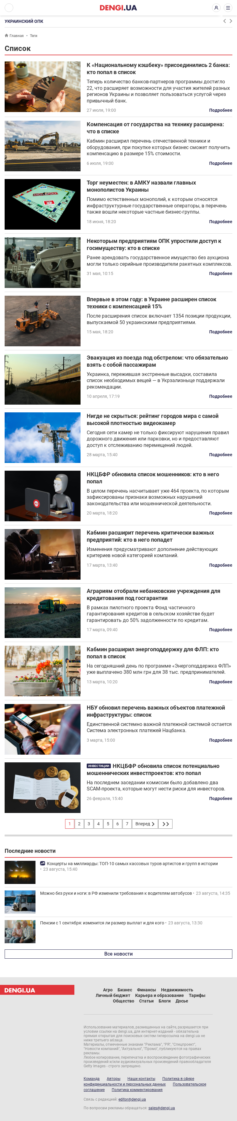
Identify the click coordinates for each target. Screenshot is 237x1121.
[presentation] (224, 21)
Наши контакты (141, 1079)
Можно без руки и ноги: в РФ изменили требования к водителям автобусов (116, 893)
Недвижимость (177, 989)
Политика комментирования (137, 1090)
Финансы (146, 989)
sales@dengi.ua (161, 1108)
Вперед (143, 823)
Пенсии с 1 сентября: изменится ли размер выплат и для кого (102, 922)
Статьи (146, 1000)
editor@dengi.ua (132, 1099)
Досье (182, 1000)
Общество (123, 1000)
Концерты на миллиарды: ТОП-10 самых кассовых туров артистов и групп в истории (132, 863)
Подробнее (220, 110)
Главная (17, 36)
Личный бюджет (113, 995)
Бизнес (125, 989)
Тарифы (197, 995)
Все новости (118, 954)
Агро (108, 989)
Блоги (165, 1000)
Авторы (113, 1079)
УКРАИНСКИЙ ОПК (24, 21)
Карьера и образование (159, 995)
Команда (92, 1079)
